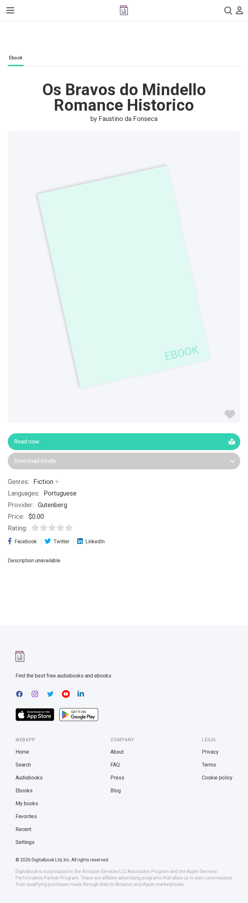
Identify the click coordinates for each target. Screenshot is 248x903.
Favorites (26, 816)
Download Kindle (35, 460)
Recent (23, 829)
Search (23, 765)
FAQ (115, 765)
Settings (25, 842)
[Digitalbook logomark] (20, 656)
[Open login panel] (239, 10)
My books (27, 803)
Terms (209, 765)
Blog (115, 791)
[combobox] (228, 10)
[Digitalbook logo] (124, 10)
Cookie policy (217, 778)
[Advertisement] (124, 39)
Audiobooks (29, 778)
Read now (26, 441)
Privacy (210, 752)
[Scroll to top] (231, 886)
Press (117, 778)
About (117, 752)
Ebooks (24, 791)
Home (22, 752)
